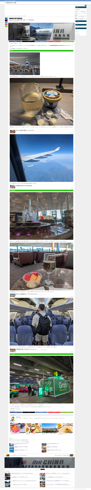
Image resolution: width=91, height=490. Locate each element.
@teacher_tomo (18, 43)
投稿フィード (77, 31)
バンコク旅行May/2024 (19, 18)
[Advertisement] (39, 10)
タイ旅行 (15, 18)
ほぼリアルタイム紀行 (11, 18)
